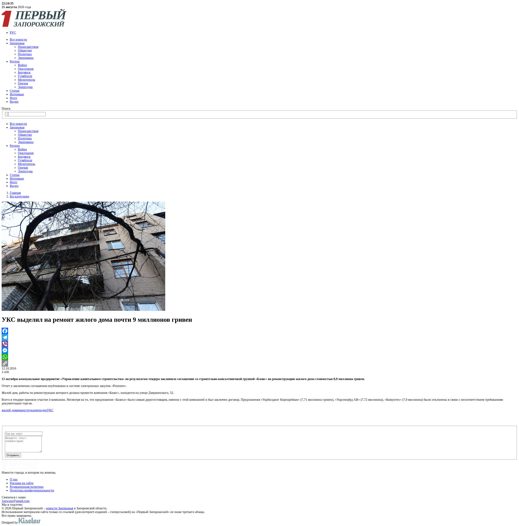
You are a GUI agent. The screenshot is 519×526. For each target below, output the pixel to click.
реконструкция (27, 410)
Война (22, 65)
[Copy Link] (259, 363)
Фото (13, 98)
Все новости (18, 39)
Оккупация (25, 68)
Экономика (25, 57)
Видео (14, 101)
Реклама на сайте (21, 483)
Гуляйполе (25, 76)
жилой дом (9, 410)
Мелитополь (26, 79)
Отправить (12, 455)
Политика (25, 54)
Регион (15, 61)
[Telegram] (259, 337)
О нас (14, 479)
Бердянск (24, 72)
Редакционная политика (26, 486)
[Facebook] (259, 331)
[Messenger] (259, 350)
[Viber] (259, 344)
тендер (42, 410)
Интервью (17, 94)
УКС (50, 410)
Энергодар (25, 87)
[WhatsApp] (259, 357)
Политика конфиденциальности (32, 490)
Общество (25, 50)
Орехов (23, 83)
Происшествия (28, 47)
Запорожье (17, 43)
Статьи (14, 90)
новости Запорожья (59, 508)
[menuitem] (13, 32)
